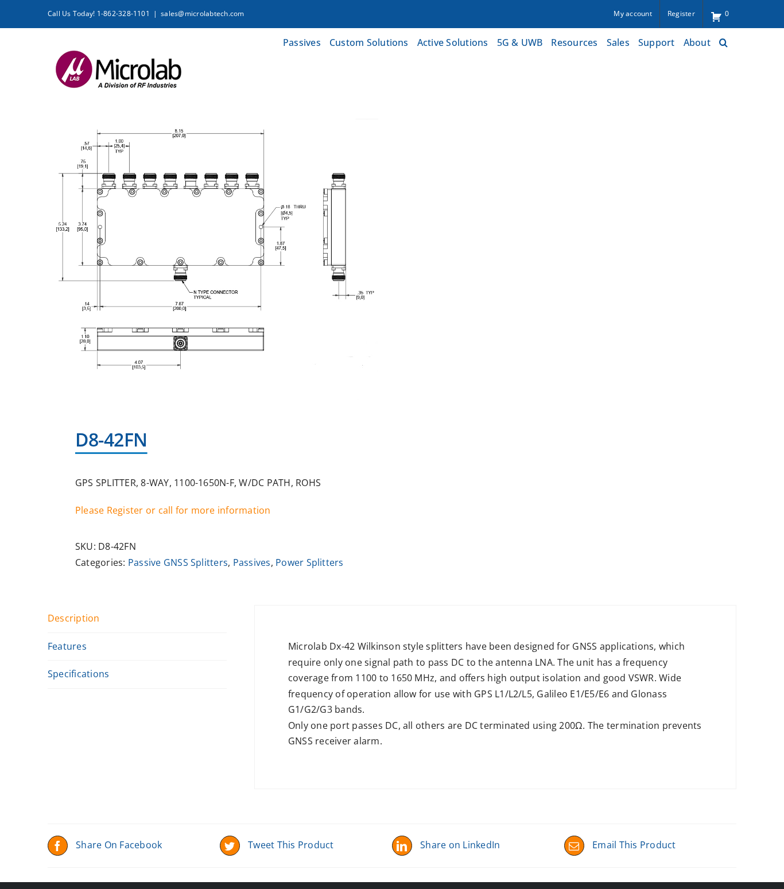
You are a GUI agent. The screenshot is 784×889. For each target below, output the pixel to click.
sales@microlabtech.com (202, 13)
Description (74, 618)
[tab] (137, 619)
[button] (723, 41)
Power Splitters (309, 562)
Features (67, 646)
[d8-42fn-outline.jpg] (213, 259)
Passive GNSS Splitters (178, 562)
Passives (252, 562)
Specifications (78, 673)
